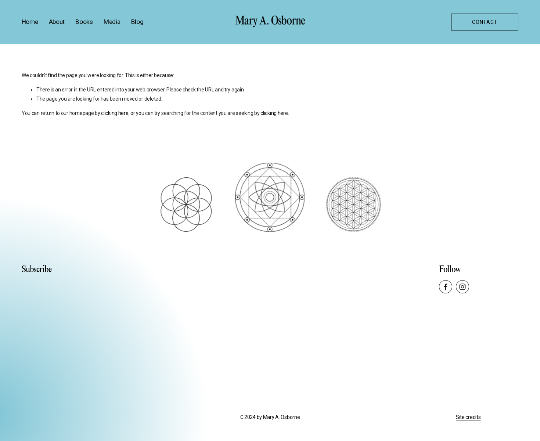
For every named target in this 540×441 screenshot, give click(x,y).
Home (30, 21)
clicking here (114, 113)
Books (84, 21)
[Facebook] (445, 286)
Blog (137, 21)
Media (112, 21)
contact (484, 22)
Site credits (468, 417)
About (57, 21)
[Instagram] (462, 286)
